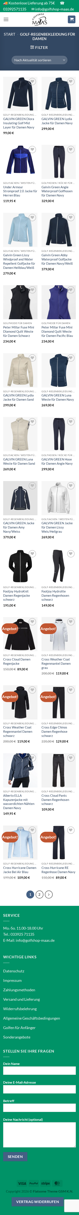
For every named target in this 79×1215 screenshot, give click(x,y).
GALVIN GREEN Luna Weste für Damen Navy (58, 397)
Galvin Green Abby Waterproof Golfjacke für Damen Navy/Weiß (57, 259)
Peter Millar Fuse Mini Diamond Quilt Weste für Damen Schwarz (18, 331)
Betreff (8, 1101)
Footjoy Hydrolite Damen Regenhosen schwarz (55, 595)
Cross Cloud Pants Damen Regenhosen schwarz (55, 800)
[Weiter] (49, 894)
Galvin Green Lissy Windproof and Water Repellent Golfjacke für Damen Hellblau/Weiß (19, 261)
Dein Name (11, 1064)
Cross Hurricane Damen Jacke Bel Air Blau (19, 870)
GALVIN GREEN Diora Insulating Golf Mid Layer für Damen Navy (18, 123)
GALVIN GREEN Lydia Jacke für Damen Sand (18, 397)
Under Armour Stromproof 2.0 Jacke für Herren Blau (20, 191)
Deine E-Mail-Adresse (19, 1082)
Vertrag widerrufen (37, 1201)
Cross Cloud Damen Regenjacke (16, 661)
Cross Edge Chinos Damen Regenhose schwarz (54, 731)
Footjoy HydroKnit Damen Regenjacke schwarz (16, 595)
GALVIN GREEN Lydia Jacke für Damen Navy (57, 121)
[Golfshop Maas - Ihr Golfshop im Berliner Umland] (39, 19)
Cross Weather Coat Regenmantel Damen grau (56, 663)
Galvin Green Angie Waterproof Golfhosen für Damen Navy (57, 191)
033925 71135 (22, 934)
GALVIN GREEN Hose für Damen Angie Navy (57, 461)
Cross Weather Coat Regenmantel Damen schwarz (17, 731)
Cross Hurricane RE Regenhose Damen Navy (58, 870)
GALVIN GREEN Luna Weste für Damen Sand (19, 461)
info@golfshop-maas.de (35, 940)
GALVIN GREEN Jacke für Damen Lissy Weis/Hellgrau (57, 527)
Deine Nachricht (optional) (23, 1119)
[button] (6, 19)
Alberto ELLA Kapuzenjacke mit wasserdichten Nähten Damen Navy (18, 802)
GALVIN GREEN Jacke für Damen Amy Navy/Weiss (18, 527)
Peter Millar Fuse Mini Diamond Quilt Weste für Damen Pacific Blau (57, 331)
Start (9, 34)
